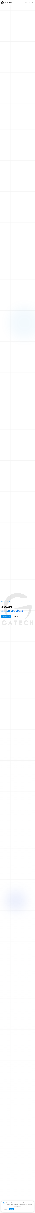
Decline (5, 1209)
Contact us (15, 616)
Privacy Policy (17, 1206)
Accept (11, 1209)
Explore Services (6, 616)
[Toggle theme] (25, 2)
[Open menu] (32, 2)
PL (29, 2)
